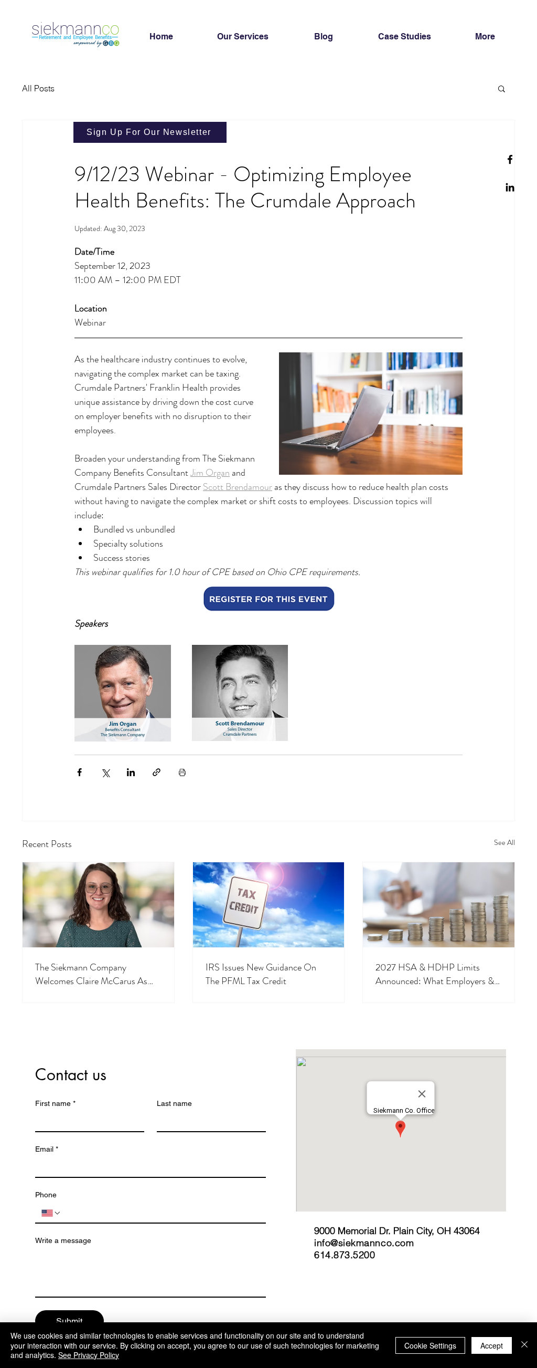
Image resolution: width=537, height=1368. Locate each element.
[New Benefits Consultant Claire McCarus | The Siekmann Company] (98, 904)
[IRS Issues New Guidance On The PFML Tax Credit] (269, 904)
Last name (174, 1103)
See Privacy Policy (88, 1355)
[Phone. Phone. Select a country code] (51, 1213)
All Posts (38, 88)
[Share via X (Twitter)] (105, 772)
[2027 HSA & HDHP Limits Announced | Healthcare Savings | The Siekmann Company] (438, 904)
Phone (46, 1195)
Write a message (63, 1240)
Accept (491, 1345)
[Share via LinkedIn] (131, 772)
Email (46, 1149)
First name (55, 1103)
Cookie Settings (430, 1345)
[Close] (524, 1345)
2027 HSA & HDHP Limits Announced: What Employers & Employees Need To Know (434, 974)
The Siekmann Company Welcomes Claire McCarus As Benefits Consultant (91, 974)
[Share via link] (157, 772)
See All (504, 842)
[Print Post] (182, 772)
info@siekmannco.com (364, 1243)
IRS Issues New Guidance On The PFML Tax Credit (261, 974)
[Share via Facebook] (79, 772)
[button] (502, 88)
